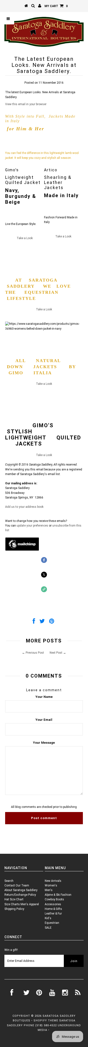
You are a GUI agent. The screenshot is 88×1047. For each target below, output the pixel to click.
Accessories (53, 904)
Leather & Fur (53, 913)
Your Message (44, 742)
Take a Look (25, 238)
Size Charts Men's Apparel (21, 904)
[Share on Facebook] (34, 622)
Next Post (56, 652)
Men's (49, 890)
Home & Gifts (53, 909)
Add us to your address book (24, 506)
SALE (48, 927)
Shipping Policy (14, 909)
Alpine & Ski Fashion (58, 894)
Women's (51, 885)
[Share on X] (42, 622)
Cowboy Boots (54, 899)
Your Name (44, 697)
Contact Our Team (16, 885)
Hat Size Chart (13, 899)
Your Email (43, 720)
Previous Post (35, 652)
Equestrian (52, 923)
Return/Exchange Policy (20, 894)
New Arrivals (53, 881)
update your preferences (32, 525)
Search (8, 881)
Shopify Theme (45, 1020)
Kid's (48, 918)
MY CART (56, 6)
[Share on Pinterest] (51, 622)
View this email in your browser (25, 104)
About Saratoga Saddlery (20, 890)
